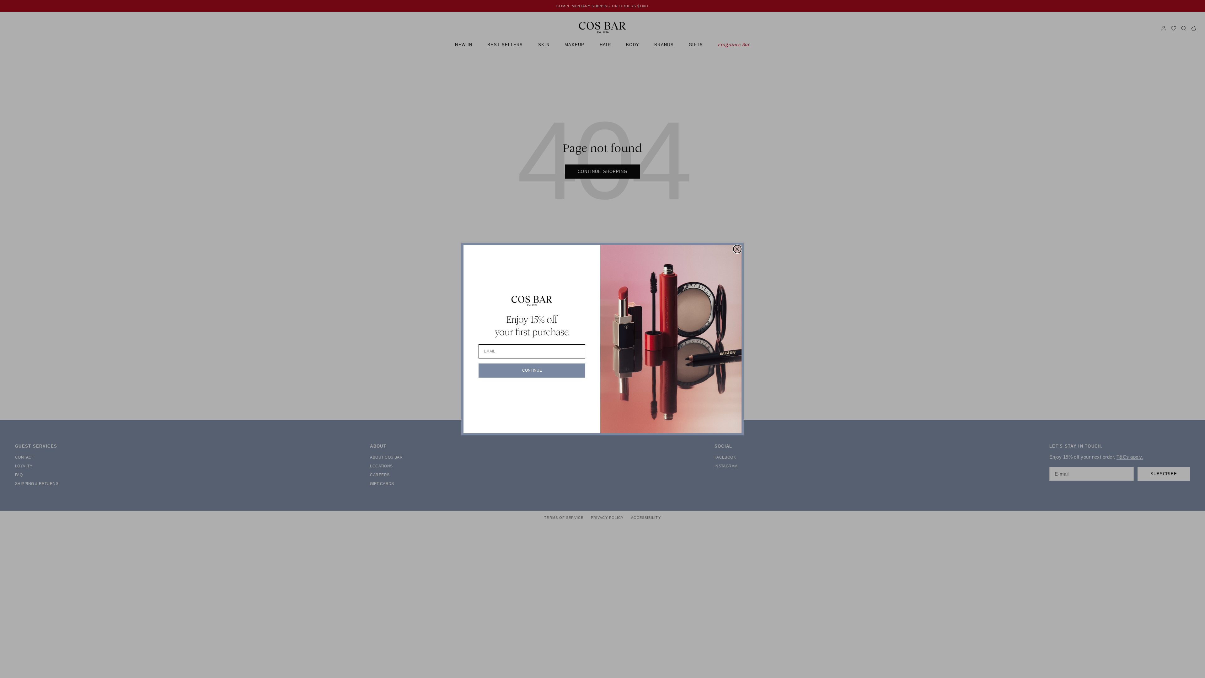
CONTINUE (532, 370)
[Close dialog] (737, 249)
